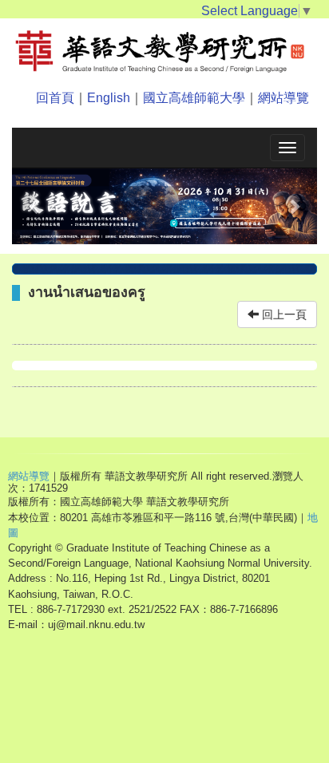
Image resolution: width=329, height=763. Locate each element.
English (108, 98)
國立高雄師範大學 (194, 98)
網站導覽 (283, 98)
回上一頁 (283, 314)
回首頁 (55, 98)
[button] (34, 206)
